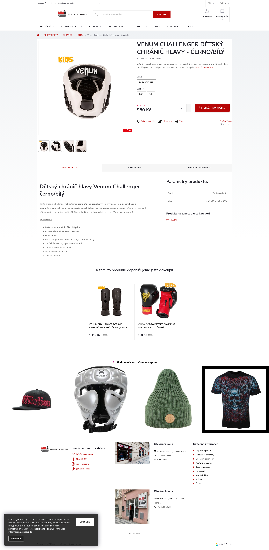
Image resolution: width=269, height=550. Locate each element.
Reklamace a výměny (205, 455)
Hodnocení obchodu (45, 3)
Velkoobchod (201, 479)
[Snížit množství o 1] (188, 110)
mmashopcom (82, 464)
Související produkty (198, 168)
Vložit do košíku (214, 107)
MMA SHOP (81, 459)
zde (30, 531)
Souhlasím (85, 521)
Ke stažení (200, 471)
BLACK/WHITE (146, 82)
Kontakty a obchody (66, 3)
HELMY (173, 219)
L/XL (141, 94)
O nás (198, 483)
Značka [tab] (134, 168)
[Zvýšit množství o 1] (188, 106)
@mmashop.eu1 (83, 468)
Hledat (161, 14)
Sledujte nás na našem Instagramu (137, 362)
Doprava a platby (203, 451)
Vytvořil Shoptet (225, 544)
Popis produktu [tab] (69, 168)
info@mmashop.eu (84, 454)
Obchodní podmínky (205, 459)
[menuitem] (47, 26)
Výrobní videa (202, 475)
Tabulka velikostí (203, 467)
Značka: (226, 121)
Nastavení (16, 538)
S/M (151, 94)
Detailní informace (203, 67)
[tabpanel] (110, 309)
